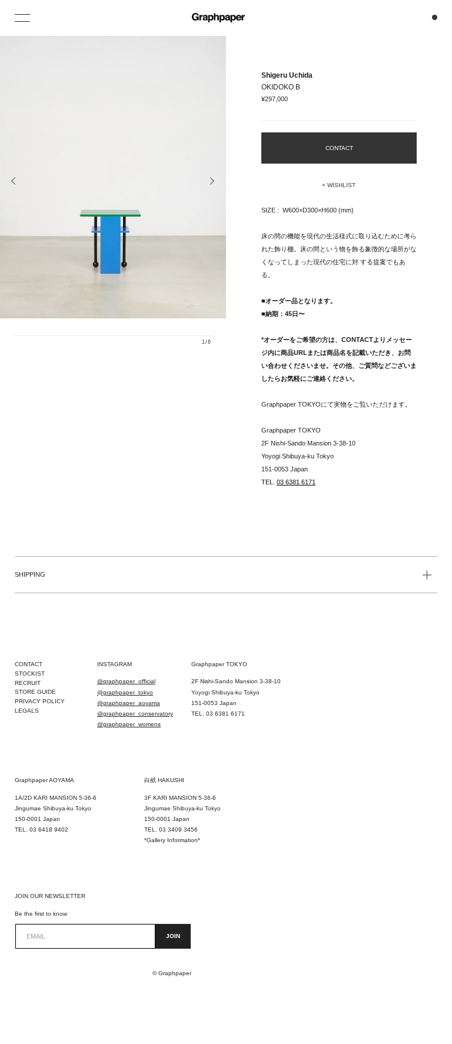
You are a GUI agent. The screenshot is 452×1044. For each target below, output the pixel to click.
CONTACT (28, 664)
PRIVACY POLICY (40, 701)
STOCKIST (30, 673)
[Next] (212, 181)
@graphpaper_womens (129, 724)
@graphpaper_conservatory (135, 713)
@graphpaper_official (126, 681)
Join (173, 936)
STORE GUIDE (35, 692)
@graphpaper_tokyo (125, 692)
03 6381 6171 (296, 482)
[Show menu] (23, 17)
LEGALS (27, 710)
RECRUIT (28, 683)
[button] (339, 185)
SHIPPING (30, 574)
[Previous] (14, 181)
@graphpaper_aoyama (128, 703)
